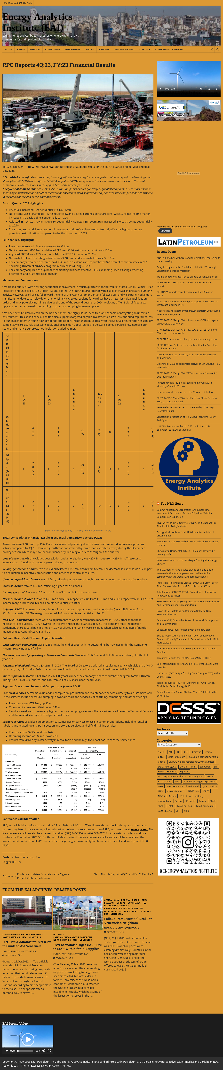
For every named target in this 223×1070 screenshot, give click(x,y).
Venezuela (35, 937)
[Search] (217, 49)
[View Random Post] (211, 49)
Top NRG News (172, 504)
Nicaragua (110, 911)
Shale (213, 801)
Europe (121, 903)
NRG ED (90, 49)
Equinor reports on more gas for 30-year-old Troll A (185, 392)
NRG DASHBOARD (124, 49)
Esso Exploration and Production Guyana (180, 776)
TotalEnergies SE (205, 805)
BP (178, 752)
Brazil (135, 900)
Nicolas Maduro (175, 791)
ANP (171, 752)
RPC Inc (16, 862)
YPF (178, 810)
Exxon (210, 776)
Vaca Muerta (165, 810)
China (208, 752)
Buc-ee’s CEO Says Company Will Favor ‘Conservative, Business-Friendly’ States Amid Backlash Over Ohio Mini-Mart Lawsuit (188, 639)
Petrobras (185, 796)
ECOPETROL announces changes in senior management (187, 339)
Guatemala (134, 903)
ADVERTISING (52, 49)
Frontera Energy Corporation (199, 781)
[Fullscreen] (49, 1050)
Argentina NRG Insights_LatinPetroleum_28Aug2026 (182, 226)
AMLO (161, 752)
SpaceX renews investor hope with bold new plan (184, 629)
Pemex (172, 796)
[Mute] (44, 1050)
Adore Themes (61, 1065)
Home (8, 49)
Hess (160, 786)
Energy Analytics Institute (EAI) (37, 22)
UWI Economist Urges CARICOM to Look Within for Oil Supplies (77, 947)
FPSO (177, 781)
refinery (199, 796)
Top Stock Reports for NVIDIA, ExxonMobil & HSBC (184, 658)
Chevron (196, 752)
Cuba (145, 900)
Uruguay (144, 911)
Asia (116, 900)
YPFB (186, 810)
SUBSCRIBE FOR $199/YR (169, 49)
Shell (160, 805)
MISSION (35, 49)
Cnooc (161, 761)
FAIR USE (104, 49)
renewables (164, 801)
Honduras (110, 906)
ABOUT (21, 49)
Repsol (178, 801)
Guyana (57, 935)
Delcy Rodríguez (167, 766)
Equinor (184, 771)
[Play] (6, 1050)
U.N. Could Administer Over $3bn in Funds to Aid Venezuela (26, 944)
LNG (160, 791)
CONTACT (144, 49)
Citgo (161, 757)
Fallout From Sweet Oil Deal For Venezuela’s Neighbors (128, 921)
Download (165, 230)
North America (24, 857)
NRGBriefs (193, 791)
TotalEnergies (184, 805)
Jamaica (123, 906)
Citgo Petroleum (176, 757)
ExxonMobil (164, 781)
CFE (186, 752)
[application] (27, 1039)
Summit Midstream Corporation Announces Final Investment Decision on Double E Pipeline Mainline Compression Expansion (185, 513)
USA (37, 857)
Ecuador (109, 903)
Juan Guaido (210, 786)
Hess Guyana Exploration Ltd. (183, 786)
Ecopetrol (205, 766)
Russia (202, 801)
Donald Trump (188, 766)
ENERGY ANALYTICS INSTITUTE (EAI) (19, 951)
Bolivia (125, 900)
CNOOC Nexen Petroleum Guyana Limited (192, 761)
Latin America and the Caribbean (21, 935)
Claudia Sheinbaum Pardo (203, 757)
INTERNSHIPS (72, 49)
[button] (27, 1039)
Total (170, 805)
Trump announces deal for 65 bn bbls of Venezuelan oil (187, 276)
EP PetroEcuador (167, 771)
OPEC (206, 791)
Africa (108, 900)
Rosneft (190, 801)
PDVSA (161, 796)
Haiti (146, 903)
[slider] (25, 1051)
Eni (215, 766)
